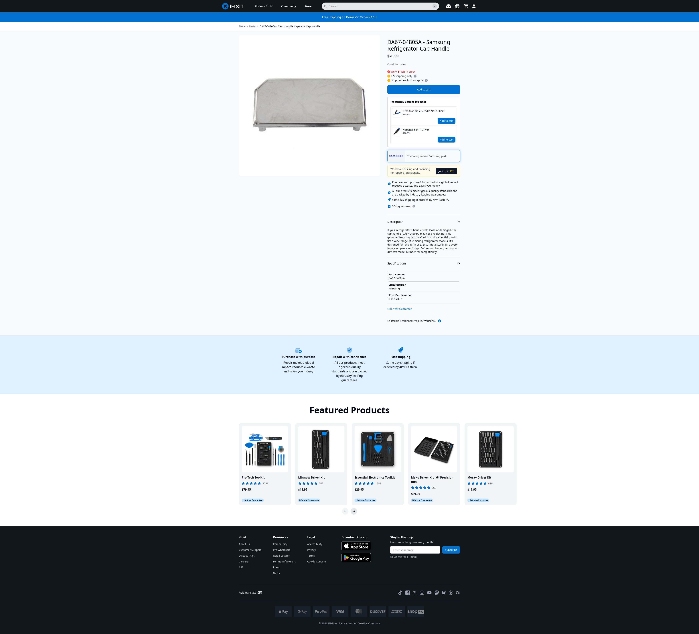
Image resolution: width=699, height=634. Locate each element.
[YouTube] (429, 592)
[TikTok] (400, 592)
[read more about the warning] (439, 321)
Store (242, 26)
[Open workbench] (448, 6)
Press (276, 567)
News (276, 573)
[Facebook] (407, 592)
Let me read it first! (405, 556)
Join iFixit (446, 171)
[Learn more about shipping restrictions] (415, 76)
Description (395, 222)
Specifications (396, 263)
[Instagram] (422, 592)
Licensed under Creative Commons (359, 623)
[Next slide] (354, 511)
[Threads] (451, 592)
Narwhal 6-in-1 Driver (416, 129)
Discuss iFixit (246, 555)
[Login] (474, 6)
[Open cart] (466, 6)
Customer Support (250, 550)
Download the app (354, 537)
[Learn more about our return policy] (414, 206)
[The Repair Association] (458, 592)
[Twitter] (415, 592)
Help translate (247, 592)
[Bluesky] (444, 593)
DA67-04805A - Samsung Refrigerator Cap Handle (290, 26)
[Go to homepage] (234, 6)
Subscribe (451, 550)
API (241, 567)
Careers (243, 561)
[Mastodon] (437, 592)
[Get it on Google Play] (356, 557)
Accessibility (314, 544)
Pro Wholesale (281, 550)
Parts (252, 26)
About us (244, 544)
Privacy (311, 550)
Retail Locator (281, 555)
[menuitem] (264, 6)
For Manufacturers (284, 561)
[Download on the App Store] (356, 546)
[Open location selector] (457, 6)
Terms (311, 555)
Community (280, 544)
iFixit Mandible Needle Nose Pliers (424, 111)
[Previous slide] (345, 511)
